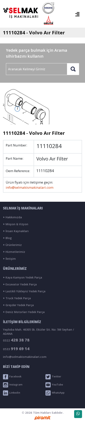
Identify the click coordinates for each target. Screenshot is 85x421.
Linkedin (14, 392)
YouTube (57, 384)
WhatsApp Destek (78, 414)
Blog (7, 238)
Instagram (15, 384)
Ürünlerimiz (12, 245)
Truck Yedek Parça (17, 298)
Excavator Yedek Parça (20, 284)
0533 (16, 348)
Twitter (56, 376)
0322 (16, 340)
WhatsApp (57, 392)
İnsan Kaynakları (16, 231)
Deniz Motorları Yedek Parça (24, 312)
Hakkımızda (12, 217)
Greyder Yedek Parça (18, 305)
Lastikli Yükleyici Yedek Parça (24, 291)
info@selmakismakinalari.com (29, 187)
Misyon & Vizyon (15, 224)
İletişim (9, 259)
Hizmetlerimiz (14, 252)
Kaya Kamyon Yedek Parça (22, 277)
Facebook (14, 376)
